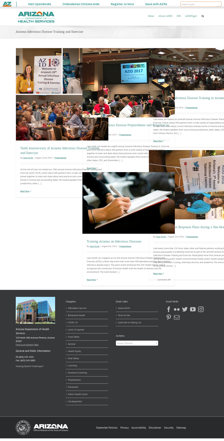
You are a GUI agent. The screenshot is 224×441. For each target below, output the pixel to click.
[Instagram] (201, 309)
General (71, 344)
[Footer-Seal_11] (42, 421)
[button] (218, 4)
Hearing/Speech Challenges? (30, 366)
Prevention (73, 387)
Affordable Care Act (77, 308)
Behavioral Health (76, 315)
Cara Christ (28, 157)
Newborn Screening (77, 372)
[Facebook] (169, 309)
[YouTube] (193, 309)
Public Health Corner (78, 394)
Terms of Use (124, 315)
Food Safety (73, 336)
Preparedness (60, 157)
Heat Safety (73, 358)
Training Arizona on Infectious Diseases (114, 241)
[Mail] (177, 317)
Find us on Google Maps (27, 344)
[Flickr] (177, 309)
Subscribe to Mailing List (129, 322)
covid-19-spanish (76, 329)
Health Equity (74, 351)
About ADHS (124, 308)
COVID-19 (73, 322)
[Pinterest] (169, 317)
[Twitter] (185, 309)
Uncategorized (75, 401)
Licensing (72, 365)
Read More (24, 191)
